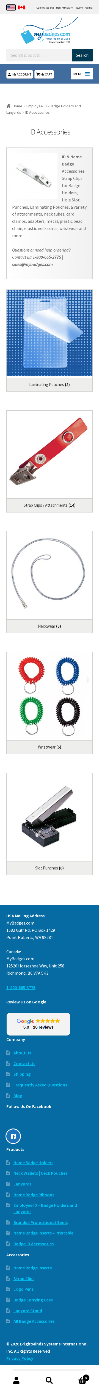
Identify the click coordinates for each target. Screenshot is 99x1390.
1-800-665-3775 (20, 987)
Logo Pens (23, 1289)
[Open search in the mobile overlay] (49, 55)
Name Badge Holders (33, 1162)
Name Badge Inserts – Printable (43, 1233)
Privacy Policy (19, 1358)
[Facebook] (14, 1136)
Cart (76, 1376)
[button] (77, 73)
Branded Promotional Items (40, 1222)
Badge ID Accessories (33, 1243)
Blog (17, 1095)
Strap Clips (23, 1278)
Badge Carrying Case (33, 1300)
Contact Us (24, 1063)
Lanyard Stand (27, 1310)
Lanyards (22, 1184)
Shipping (22, 1074)
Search (49, 1380)
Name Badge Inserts (32, 1267)
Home (17, 105)
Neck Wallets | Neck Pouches (40, 1173)
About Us (22, 1052)
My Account (21, 74)
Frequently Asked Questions (40, 1085)
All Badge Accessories (33, 1321)
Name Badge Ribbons (33, 1194)
